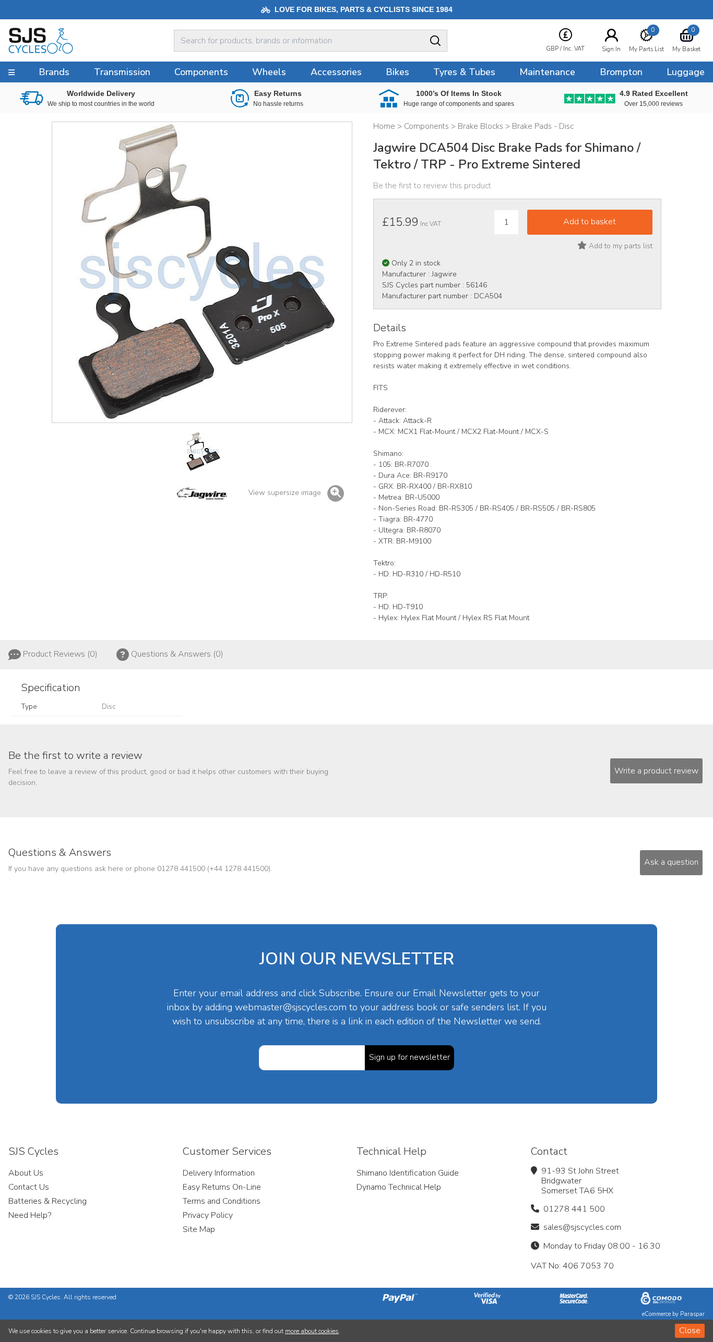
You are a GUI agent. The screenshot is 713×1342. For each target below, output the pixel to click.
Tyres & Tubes (464, 72)
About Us (25, 1173)
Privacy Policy (208, 1215)
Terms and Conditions (221, 1201)
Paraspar (692, 1314)
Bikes (397, 72)
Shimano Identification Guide (407, 1173)
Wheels (269, 72)
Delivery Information (219, 1173)
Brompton (621, 72)
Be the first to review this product (432, 185)
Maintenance (547, 72)
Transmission (122, 72)
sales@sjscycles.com (582, 1227)
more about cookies (312, 1331)
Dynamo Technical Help (398, 1187)
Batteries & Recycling (47, 1201)
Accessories (336, 72)
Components (201, 72)
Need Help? (29, 1215)
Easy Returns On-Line (222, 1187)
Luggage (686, 72)
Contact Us (28, 1187)
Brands (54, 72)
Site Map (199, 1229)
